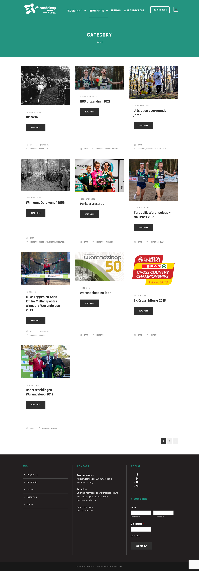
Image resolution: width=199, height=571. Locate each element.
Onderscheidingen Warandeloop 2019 (39, 392)
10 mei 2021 (85, 288)
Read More (36, 127)
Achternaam (159, 517)
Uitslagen (161, 149)
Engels (30, 504)
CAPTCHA (135, 535)
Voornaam (135, 517)
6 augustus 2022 (88, 97)
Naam (134, 507)
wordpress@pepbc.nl (39, 145)
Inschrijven (160, 9)
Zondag (115, 149)
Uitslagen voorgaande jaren (150, 112)
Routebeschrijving (85, 482)
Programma (74, 11)
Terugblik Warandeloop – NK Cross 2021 (152, 214)
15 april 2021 (32, 385)
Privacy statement (85, 507)
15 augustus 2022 (35, 112)
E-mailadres (137, 524)
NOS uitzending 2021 (95, 101)
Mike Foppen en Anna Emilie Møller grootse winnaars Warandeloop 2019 (43, 304)
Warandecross (134, 10)
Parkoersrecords (92, 204)
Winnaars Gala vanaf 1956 (45, 202)
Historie (32, 117)
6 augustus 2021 (142, 208)
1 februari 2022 (141, 106)
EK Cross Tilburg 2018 (150, 300)
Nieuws (116, 10)
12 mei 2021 (31, 292)
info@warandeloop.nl (86, 500)
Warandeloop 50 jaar (95, 293)
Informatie (96, 11)
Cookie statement (85, 510)
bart (86, 149)
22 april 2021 (140, 296)
